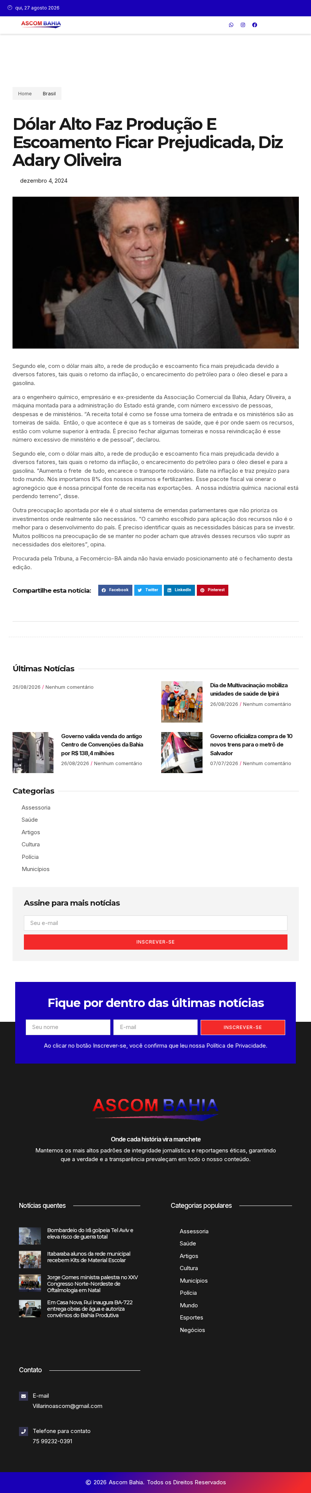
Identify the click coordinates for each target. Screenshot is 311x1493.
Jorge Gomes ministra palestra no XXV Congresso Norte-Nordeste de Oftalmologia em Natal (92, 1284)
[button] (220, 25)
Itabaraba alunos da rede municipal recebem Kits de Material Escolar (88, 1257)
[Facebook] (254, 25)
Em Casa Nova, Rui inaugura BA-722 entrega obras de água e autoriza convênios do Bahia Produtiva (89, 1309)
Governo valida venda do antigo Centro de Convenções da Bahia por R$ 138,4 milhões (102, 744)
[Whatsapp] (231, 25)
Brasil (49, 93)
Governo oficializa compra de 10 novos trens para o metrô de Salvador (251, 744)
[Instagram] (243, 25)
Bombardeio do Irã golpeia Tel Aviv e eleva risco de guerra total (90, 1233)
